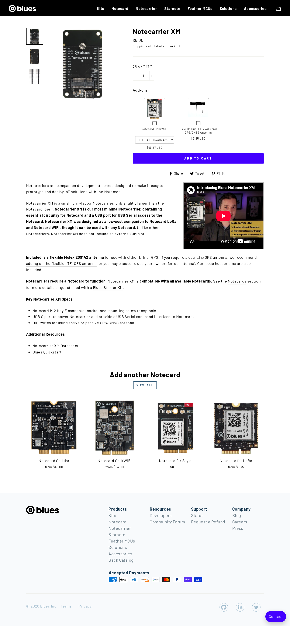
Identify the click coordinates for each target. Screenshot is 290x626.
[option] (82, 64)
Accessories (255, 8)
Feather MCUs (200, 8)
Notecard (119, 8)
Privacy (85, 606)
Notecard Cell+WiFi (154, 129)
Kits (100, 8)
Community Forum (167, 521)
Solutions (228, 8)
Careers (239, 521)
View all (145, 385)
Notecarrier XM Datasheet (55, 345)
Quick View (154, 108)
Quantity (143, 66)
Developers (161, 515)
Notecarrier (146, 8)
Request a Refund (208, 521)
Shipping (139, 46)
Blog (236, 515)
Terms (66, 606)
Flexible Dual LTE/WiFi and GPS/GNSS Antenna (198, 130)
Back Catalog (121, 559)
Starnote (172, 8)
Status (197, 515)
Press (237, 528)
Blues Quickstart (47, 352)
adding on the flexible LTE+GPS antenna (61, 263)
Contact (276, 616)
